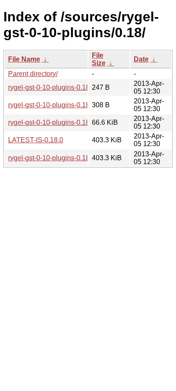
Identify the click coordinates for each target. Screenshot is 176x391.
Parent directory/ (33, 73)
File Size (99, 59)
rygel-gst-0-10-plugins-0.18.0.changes (65, 122)
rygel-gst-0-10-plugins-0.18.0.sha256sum (70, 105)
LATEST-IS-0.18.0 (35, 140)
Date (141, 59)
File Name (24, 59)
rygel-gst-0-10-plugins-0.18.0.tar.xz (60, 158)
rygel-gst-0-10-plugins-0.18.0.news (60, 87)
